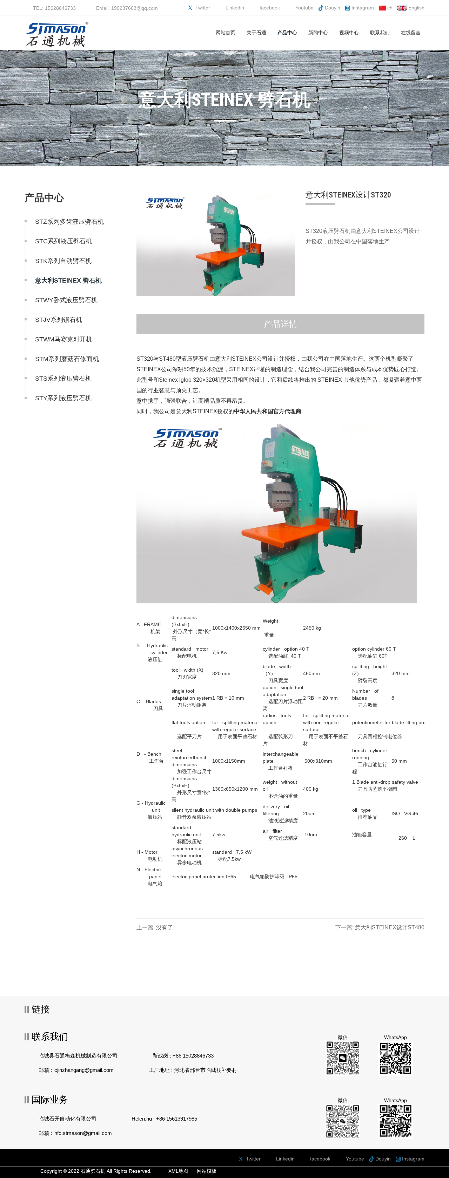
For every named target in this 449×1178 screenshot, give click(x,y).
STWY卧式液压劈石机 (66, 300)
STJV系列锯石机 (58, 319)
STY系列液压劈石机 (63, 398)
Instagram (362, 8)
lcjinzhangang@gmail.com (83, 1070)
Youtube (304, 8)
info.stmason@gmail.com (82, 1133)
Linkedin (235, 8)
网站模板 (206, 1171)
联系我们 (380, 32)
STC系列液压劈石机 (63, 241)
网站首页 (225, 32)
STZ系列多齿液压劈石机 (69, 221)
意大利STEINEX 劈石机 (68, 280)
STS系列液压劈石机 (63, 378)
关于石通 (256, 32)
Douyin (332, 8)
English (416, 8)
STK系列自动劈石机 (63, 260)
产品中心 (287, 32)
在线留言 (411, 32)
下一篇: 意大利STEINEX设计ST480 (379, 927)
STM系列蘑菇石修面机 (67, 358)
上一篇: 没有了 (154, 927)
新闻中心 (318, 32)
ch (390, 8)
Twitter (202, 8)
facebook (270, 8)
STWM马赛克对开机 (63, 339)
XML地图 (178, 1171)
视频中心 (349, 32)
